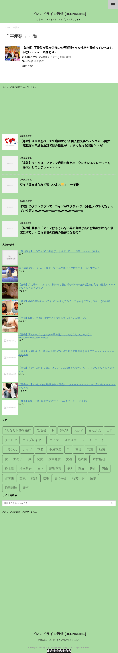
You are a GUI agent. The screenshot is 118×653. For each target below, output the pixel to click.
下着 (40, 449)
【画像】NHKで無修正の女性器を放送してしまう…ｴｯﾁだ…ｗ (52, 318)
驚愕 (26, 487)
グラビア (11, 440)
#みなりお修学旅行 (18, 430)
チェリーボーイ (93, 440)
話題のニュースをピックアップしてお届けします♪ (59, 640)
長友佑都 (39, 61)
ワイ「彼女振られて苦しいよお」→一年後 (49, 184)
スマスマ (70, 440)
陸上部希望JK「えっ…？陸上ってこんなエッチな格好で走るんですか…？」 (60, 268)
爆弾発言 (55, 468)
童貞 (23, 478)
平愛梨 (29, 61)
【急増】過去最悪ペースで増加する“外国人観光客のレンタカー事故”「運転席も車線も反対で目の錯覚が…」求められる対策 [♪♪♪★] (65, 143)
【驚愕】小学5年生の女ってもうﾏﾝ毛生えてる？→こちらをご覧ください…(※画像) (64, 301)
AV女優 (42, 430)
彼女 (40, 459)
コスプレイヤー (33, 440)
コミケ (54, 440)
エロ (109, 430)
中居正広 (55, 449)
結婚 (34, 478)
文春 (69, 459)
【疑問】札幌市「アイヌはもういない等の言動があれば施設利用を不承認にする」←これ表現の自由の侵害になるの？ (66, 230)
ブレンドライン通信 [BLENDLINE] (59, 14)
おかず (78, 430)
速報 (68, 57)
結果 (46, 478)
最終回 (82, 459)
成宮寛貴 (54, 459)
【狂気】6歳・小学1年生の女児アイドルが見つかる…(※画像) (52, 401)
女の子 (18, 459)
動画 (102, 449)
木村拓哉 (99, 459)
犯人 (70, 468)
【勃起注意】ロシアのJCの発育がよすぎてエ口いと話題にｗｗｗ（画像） (59, 251)
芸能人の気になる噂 (54, 57)
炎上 (40, 468)
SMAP (64, 430)
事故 (78, 449)
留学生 (9, 478)
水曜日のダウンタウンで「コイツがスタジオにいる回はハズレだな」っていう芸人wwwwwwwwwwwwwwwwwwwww (66, 208)
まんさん (95, 430)
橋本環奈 (26, 468)
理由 (93, 468)
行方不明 (78, 478)
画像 (105, 468)
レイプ (27, 449)
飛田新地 (11, 487)
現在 (82, 468)
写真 (90, 449)
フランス (11, 449)
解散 (93, 478)
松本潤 (9, 468)
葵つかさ (61, 478)
